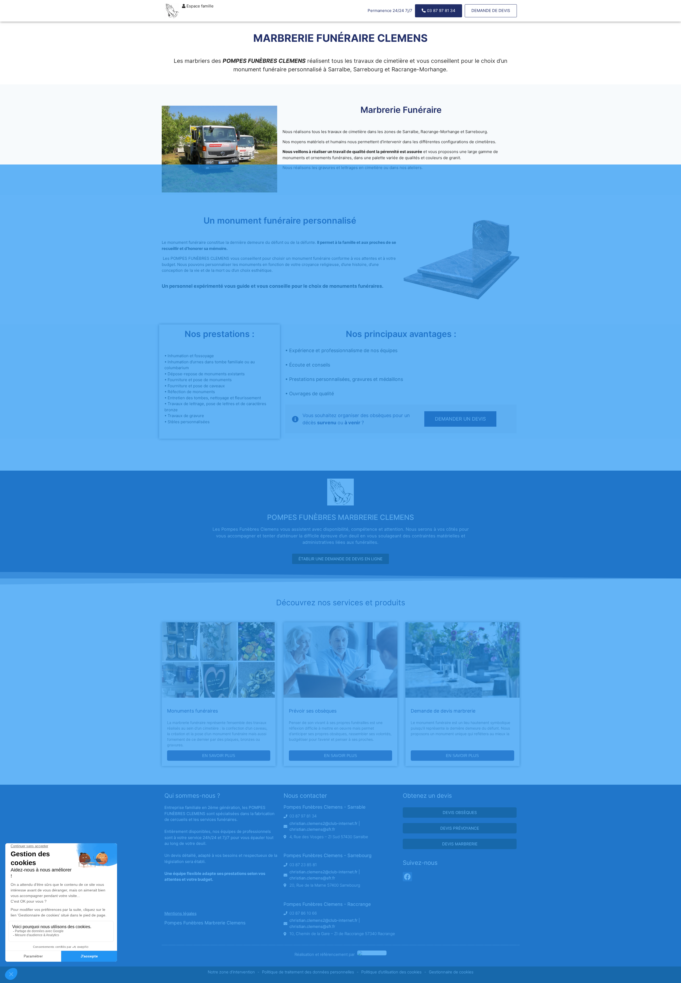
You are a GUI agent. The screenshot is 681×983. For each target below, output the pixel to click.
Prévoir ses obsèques (313, 711)
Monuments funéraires (192, 711)
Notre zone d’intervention (231, 971)
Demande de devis (490, 10)
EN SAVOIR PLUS (218, 755)
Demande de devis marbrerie (443, 711)
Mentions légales (180, 913)
